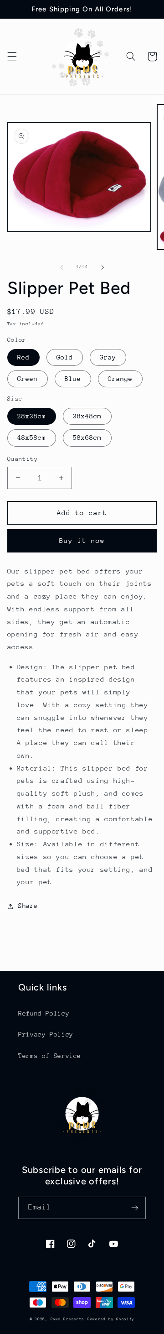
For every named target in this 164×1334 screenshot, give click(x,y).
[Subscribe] (134, 1208)
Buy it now (82, 540)
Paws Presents (68, 1319)
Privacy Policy (45, 1034)
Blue (73, 378)
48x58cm (31, 437)
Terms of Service (49, 1055)
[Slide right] (102, 267)
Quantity (22, 458)
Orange (120, 378)
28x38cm (31, 416)
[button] (11, 56)
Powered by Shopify (110, 1319)
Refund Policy (43, 1013)
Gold (64, 357)
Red (23, 357)
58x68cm (87, 437)
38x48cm (87, 416)
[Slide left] (61, 267)
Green (27, 378)
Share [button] (28, 905)
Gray (108, 357)
